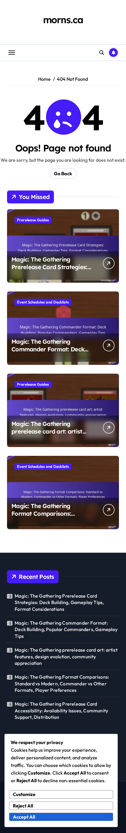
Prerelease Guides (33, 219)
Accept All (24, 817)
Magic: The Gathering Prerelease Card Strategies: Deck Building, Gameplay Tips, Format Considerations (50, 271)
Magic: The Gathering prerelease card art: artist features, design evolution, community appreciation (48, 435)
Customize (24, 794)
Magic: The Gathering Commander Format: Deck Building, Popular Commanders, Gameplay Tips (66, 629)
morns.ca (63, 20)
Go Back (63, 173)
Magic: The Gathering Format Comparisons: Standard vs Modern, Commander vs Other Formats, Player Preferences (62, 683)
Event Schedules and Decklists (43, 302)
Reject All (23, 806)
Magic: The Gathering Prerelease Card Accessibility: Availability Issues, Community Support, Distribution (61, 710)
